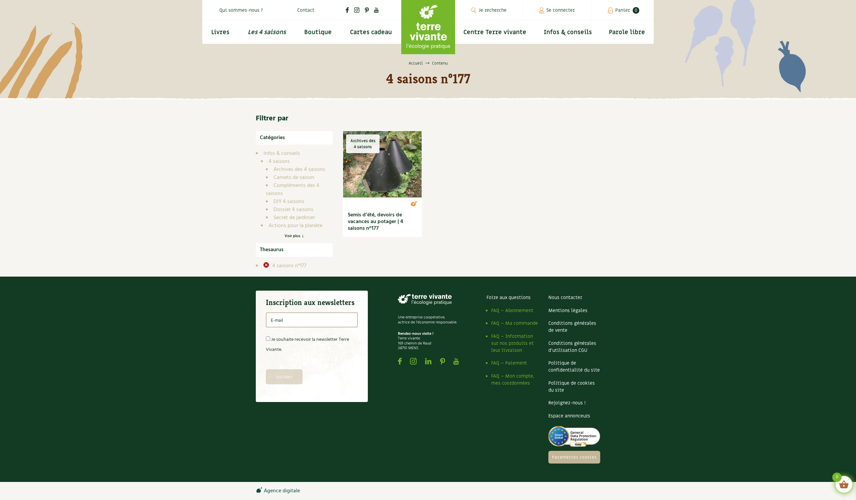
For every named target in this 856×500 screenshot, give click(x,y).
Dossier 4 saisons (293, 209)
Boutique (318, 32)
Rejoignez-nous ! (566, 403)
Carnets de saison (294, 177)
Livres (220, 32)
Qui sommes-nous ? (241, 10)
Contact (305, 10)
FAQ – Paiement (509, 363)
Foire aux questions (509, 297)
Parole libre (627, 32)
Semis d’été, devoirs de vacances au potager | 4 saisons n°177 (375, 222)
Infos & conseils (568, 32)
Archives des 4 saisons (299, 169)
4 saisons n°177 (288, 266)
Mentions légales (567, 310)
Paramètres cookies (574, 457)
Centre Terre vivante (494, 32)
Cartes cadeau (371, 32)
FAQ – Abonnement (512, 310)
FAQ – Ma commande (514, 323)
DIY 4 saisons (289, 201)
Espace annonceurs (569, 416)
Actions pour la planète (295, 225)
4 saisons (279, 161)
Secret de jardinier (294, 217)
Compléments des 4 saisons (292, 189)
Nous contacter (565, 297)
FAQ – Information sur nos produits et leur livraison (512, 343)
